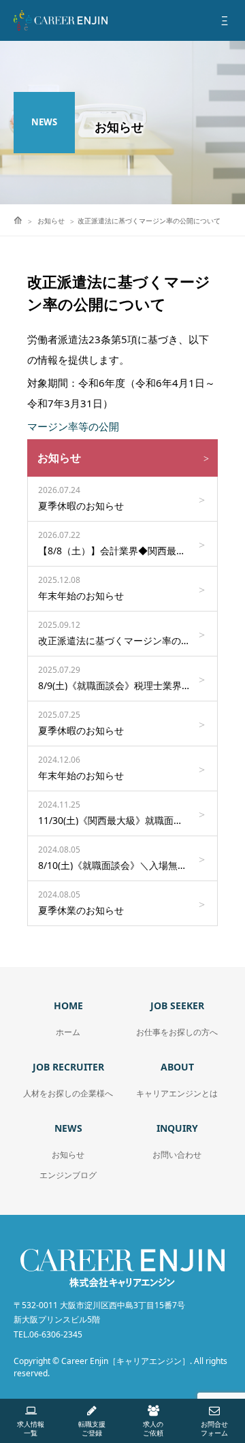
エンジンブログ (68, 1175)
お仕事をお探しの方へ (177, 1032)
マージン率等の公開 (73, 426)
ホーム (68, 1032)
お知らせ (68, 1154)
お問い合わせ (176, 1154)
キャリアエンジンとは (177, 1093)
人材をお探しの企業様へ (68, 1093)
